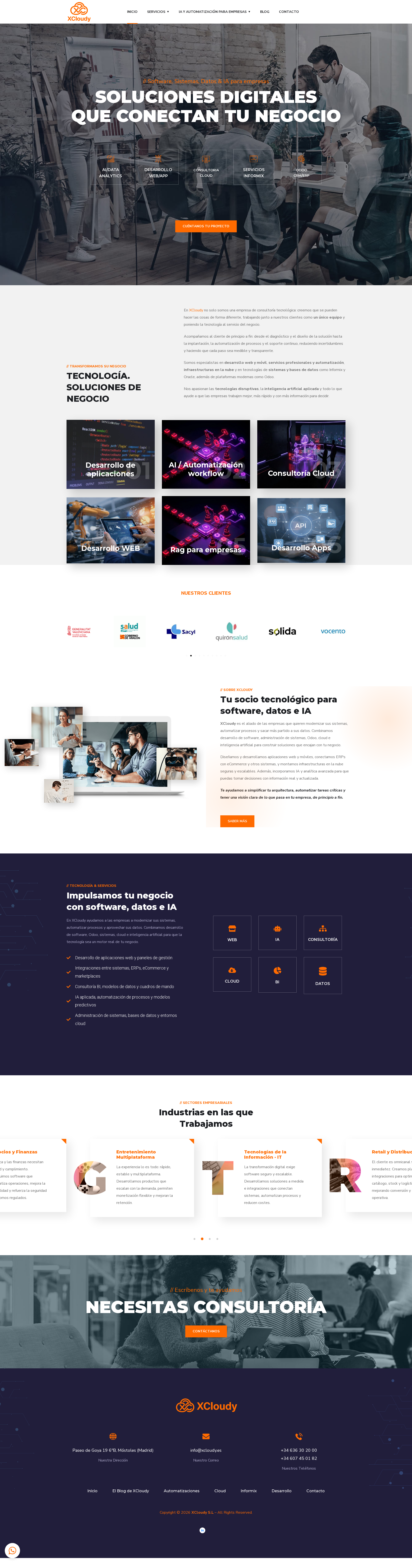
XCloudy (196, 310)
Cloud (220, 1491)
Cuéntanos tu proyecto (206, 226)
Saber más (237, 821)
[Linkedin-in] (202, 1530)
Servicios (156, 12)
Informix (249, 1491)
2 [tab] (203, 1239)
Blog (264, 12)
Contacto (289, 12)
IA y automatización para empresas (213, 12)
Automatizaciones (182, 1491)
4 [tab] (218, 1239)
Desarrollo (282, 1491)
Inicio (132, 12)
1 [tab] (195, 1239)
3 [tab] (210, 1239)
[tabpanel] (270, 1182)
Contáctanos (206, 1331)
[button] (186, 655)
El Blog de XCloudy (130, 1491)
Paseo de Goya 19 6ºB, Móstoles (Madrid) (113, 1450)
